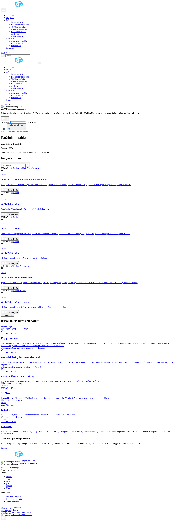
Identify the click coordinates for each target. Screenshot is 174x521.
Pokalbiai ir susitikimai (20, 25)
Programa (10, 18)
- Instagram (16, 510)
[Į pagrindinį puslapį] (19, 63)
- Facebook (16, 508)
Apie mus (10, 39)
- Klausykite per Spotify (21, 512)
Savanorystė (16, 46)
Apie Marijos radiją (19, 41)
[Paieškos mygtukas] (3, 55)
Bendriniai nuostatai (14, 499)
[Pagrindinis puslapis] (19, 7)
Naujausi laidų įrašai (19, 29)
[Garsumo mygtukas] (16, 126)
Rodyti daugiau (7, 315)
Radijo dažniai (17, 43)
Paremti (4, 448)
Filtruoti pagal (7, 326)
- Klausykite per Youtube (21, 514)
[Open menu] (3, 10)
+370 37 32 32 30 (28, 461)
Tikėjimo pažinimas (19, 27)
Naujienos (10, 15)
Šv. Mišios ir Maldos (19, 22)
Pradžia (9, 477)
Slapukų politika (12, 501)
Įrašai (8, 20)
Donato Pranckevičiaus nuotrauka (14, 131)
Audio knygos (17, 36)
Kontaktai (10, 48)
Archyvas (15, 34)
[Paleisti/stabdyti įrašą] (5, 118)
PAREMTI (5, 52)
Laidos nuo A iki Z (18, 32)
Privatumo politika (13, 497)
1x (4, 129)
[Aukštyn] (3, 518)
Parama (9, 486)
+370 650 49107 (31, 463)
